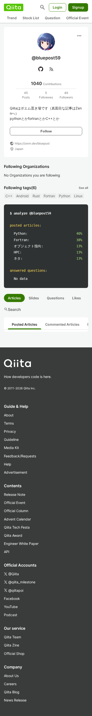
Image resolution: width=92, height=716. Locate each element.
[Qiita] (13, 7)
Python (64, 196)
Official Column (16, 511)
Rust (36, 196)
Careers (10, 684)
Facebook (12, 598)
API (6, 552)
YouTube (11, 607)
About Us (11, 676)
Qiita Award (13, 535)
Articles (14, 298)
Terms (9, 423)
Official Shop (14, 653)
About (8, 415)
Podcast (10, 615)
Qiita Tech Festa (17, 527)
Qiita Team (12, 637)
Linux (78, 196)
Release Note (14, 494)
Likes (76, 298)
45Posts (26, 95)
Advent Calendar (17, 519)
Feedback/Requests (20, 456)
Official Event (77, 18)
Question (52, 18)
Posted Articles (24, 324)
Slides (34, 298)
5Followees (46, 95)
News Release (15, 700)
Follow (46, 131)
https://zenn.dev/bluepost (32, 143)
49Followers (66, 95)
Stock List (31, 18)
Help (7, 464)
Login (57, 7)
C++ (8, 196)
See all (83, 188)
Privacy (10, 431)
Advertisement (15, 472)
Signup (78, 7)
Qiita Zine (11, 645)
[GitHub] (40, 69)
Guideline (11, 439)
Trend (12, 18)
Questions (55, 298)
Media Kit (11, 448)
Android (22, 196)
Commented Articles (62, 324)
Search (12, 309)
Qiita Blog (11, 692)
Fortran (49, 196)
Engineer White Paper (21, 543)
